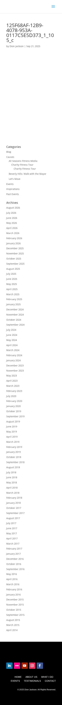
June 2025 (11, 278)
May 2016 (11, 574)
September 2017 (15, 513)
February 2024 (14, 355)
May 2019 (11, 431)
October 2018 (13, 457)
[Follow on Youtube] (24, 666)
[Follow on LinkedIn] (9, 666)
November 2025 (15, 253)
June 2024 (11, 334)
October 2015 (13, 609)
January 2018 (13, 502)
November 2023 (15, 370)
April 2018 (12, 487)
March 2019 (12, 441)
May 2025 (11, 284)
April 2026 (12, 228)
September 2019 (15, 416)
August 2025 (13, 268)
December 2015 (15, 599)
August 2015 (13, 620)
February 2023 (14, 390)
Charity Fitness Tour (22, 164)
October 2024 (13, 319)
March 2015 (12, 625)
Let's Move (14, 178)
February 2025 (14, 299)
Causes (10, 156)
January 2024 (13, 360)
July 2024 (11, 329)
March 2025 (12, 294)
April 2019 (12, 436)
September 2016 (15, 569)
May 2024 (11, 340)
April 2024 (12, 345)
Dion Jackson (17, 46)
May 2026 (11, 222)
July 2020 (11, 396)
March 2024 (12, 350)
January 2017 (13, 553)
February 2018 (14, 497)
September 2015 (15, 614)
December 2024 (15, 309)
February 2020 (14, 401)
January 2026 (13, 243)
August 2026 (13, 207)
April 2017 (12, 538)
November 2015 (15, 604)
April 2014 (12, 630)
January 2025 (13, 304)
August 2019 (13, 421)
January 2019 (13, 451)
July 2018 (11, 472)
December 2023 (15, 365)
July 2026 (11, 212)
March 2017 (12, 543)
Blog (8, 151)
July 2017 (11, 523)
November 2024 (15, 314)
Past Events (12, 194)
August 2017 (13, 518)
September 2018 (15, 462)
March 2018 (12, 492)
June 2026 (11, 217)
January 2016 (13, 594)
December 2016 (15, 558)
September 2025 (15, 263)
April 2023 (12, 380)
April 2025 (12, 289)
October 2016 (13, 564)
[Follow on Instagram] (32, 666)
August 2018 (13, 467)
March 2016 (12, 584)
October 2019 (13, 411)
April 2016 (12, 579)
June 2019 (11, 426)
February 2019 (14, 447)
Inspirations (13, 189)
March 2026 (12, 233)
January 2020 (13, 406)
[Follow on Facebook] (40, 666)
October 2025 (13, 258)
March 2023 (12, 385)
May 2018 (11, 482)
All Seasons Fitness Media (23, 160)
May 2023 (11, 375)
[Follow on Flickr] (17, 666)
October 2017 (13, 507)
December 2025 (15, 248)
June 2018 (11, 477)
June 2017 (11, 528)
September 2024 (15, 324)
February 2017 (14, 548)
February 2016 (14, 589)
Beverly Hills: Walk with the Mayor (27, 173)
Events (10, 184)
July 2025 (11, 273)
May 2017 (11, 533)
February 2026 (14, 238)
